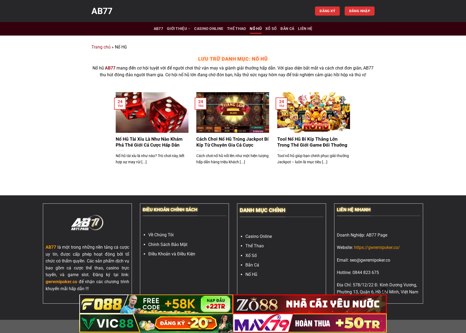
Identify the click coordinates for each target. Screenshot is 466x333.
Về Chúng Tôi (161, 234)
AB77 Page (376, 235)
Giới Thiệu (177, 28)
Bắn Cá (287, 28)
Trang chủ (101, 47)
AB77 (101, 11)
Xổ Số (271, 28)
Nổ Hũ (255, 28)
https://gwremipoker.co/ (377, 247)
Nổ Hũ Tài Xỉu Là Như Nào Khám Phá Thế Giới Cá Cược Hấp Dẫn (149, 142)
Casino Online (208, 28)
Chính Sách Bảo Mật (167, 244)
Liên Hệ (305, 28)
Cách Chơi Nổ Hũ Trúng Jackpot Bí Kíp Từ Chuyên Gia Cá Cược (232, 142)
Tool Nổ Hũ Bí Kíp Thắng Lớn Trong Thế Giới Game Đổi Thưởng (313, 142)
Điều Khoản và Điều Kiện (171, 253)
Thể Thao (236, 28)
